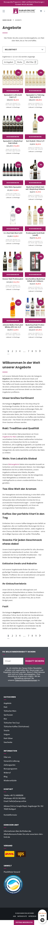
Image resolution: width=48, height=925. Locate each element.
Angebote (7, 703)
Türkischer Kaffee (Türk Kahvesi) (16, 726)
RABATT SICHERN (34, 661)
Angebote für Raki (9, 437)
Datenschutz (22, 916)
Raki (5, 707)
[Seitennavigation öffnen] (6, 11)
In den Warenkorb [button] (13, 91)
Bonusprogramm (10, 768)
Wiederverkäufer (10, 780)
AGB (14, 916)
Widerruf (7, 772)
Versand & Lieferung (11, 761)
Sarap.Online (7, 20)
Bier (5, 719)
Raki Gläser (8, 738)
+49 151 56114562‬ (18, 798)
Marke (19, 62)
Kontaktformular (10, 815)
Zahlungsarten (9, 765)
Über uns (7, 757)
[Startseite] (24, 11)
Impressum (32, 916)
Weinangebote (13, 464)
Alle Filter (30, 62)
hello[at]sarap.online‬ (17, 801)
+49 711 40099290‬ (16, 795)
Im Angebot (8, 62)
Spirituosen (8, 715)
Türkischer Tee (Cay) (12, 722)
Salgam (7, 734)
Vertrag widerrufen (24, 922)
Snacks (6, 730)
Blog (5, 776)
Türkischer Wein (10, 711)
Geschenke (8, 742)
